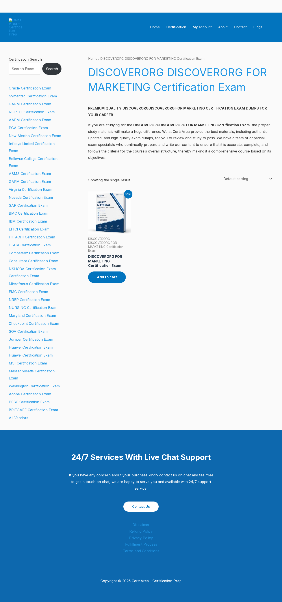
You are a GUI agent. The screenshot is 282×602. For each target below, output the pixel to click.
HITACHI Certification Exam (32, 237)
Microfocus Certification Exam (34, 284)
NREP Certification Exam (29, 299)
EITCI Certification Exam (29, 229)
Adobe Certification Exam (30, 394)
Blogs (257, 27)
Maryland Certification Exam (32, 315)
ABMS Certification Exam (30, 173)
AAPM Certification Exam (30, 120)
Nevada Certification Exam (31, 197)
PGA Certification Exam (28, 128)
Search (52, 69)
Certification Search (25, 59)
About (223, 27)
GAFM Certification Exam (30, 181)
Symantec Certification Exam (33, 96)
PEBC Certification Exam (29, 402)
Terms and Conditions (141, 551)
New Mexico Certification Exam (35, 136)
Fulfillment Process (141, 544)
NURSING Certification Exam (33, 307)
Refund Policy (141, 531)
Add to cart (107, 277)
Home (155, 27)
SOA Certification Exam (28, 331)
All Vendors (18, 418)
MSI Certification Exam (28, 363)
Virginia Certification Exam (30, 189)
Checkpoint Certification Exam (34, 323)
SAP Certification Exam (28, 205)
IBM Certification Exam (28, 221)
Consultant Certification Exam (33, 261)
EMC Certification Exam (28, 292)
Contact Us (141, 506)
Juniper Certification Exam (31, 339)
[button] (271, 27)
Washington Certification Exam (34, 386)
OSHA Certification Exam (30, 245)
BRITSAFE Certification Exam (33, 410)
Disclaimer (141, 524)
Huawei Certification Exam (31, 347)
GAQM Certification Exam (30, 104)
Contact (240, 27)
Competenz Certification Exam (34, 253)
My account (202, 27)
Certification (176, 27)
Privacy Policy (141, 538)
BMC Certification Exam (28, 213)
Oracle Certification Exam (30, 88)
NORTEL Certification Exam (32, 112)
